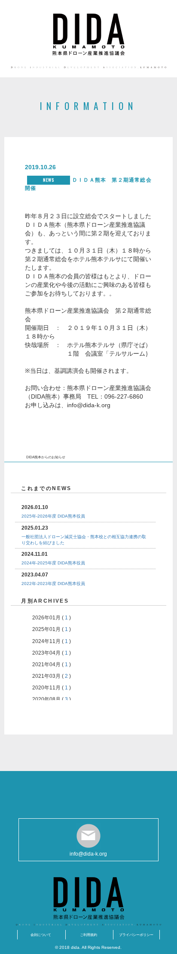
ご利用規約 (88, 935)
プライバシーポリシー (136, 935)
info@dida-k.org (88, 854)
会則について (41, 935)
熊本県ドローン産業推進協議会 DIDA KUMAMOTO (88, 34)
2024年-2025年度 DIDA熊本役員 (53, 563)
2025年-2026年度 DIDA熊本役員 (53, 516)
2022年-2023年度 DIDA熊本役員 (53, 583)
